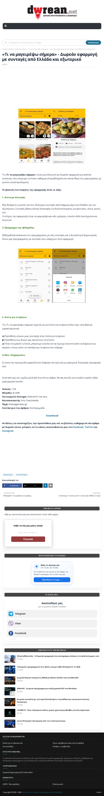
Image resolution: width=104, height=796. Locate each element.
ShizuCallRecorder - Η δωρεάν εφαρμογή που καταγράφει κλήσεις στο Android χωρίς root (58, 656)
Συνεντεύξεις (8, 746)
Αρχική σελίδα (7, 49)
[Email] (50, 485)
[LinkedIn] (45, 485)
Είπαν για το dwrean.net (13, 743)
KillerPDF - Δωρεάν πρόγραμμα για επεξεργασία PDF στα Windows (47, 688)
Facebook (78, 427)
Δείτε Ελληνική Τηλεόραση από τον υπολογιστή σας (41, 721)
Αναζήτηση (93, 42)
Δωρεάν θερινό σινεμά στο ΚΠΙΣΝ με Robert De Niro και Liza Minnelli (47, 677)
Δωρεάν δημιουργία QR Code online (18, 772)
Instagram (8, 430)
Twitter (89, 427)
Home (99, 792)
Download (52, 415)
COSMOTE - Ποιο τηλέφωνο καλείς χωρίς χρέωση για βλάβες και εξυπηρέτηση (53, 710)
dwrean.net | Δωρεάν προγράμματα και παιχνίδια (42, 792)
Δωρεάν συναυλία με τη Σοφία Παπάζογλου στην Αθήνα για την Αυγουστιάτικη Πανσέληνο (53, 700)
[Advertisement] (52, 89)
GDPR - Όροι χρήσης (11, 784)
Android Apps (20, 49)
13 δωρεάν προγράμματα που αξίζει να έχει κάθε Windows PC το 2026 (48, 667)
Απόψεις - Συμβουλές (61, 746)
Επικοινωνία (58, 784)
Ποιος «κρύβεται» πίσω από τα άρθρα (68, 743)
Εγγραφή (28, 539)
